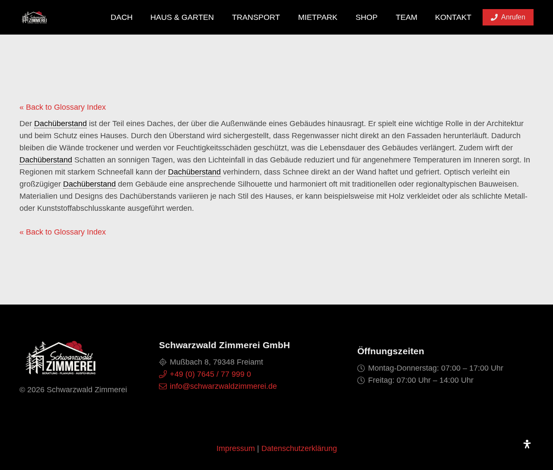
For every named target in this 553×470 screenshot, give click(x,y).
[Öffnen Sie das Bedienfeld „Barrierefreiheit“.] (527, 444)
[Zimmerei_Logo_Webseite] (34, 17)
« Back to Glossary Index (62, 107)
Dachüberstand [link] (60, 123)
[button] (140, 17)
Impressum (235, 448)
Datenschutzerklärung (299, 448)
